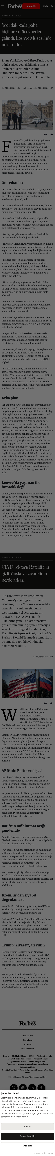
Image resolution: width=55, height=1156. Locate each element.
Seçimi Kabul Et (27, 1136)
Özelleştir (27, 1146)
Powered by (44, 1153)
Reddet (27, 1126)
